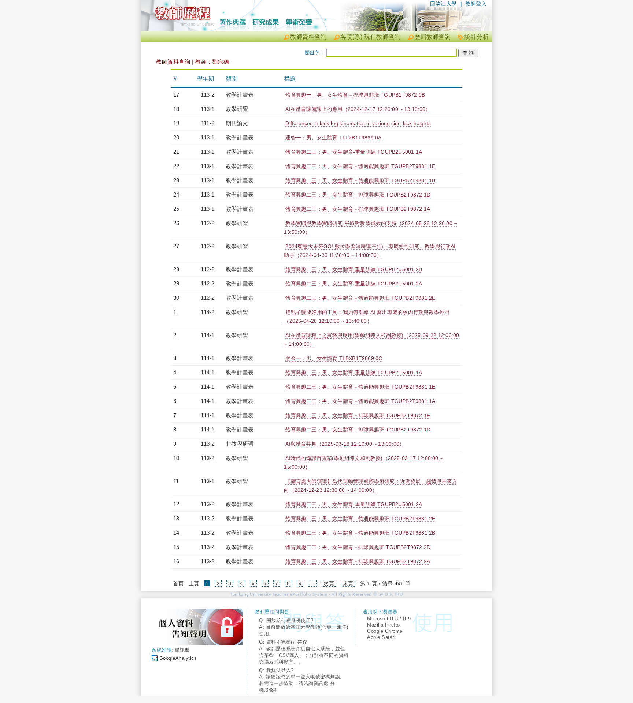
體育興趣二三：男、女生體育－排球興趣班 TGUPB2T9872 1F (357, 415)
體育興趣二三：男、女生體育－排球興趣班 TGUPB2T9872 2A (357, 561)
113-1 (207, 109)
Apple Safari (381, 637)
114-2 (207, 312)
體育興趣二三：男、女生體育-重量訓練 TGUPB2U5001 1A (353, 152)
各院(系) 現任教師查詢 (370, 37)
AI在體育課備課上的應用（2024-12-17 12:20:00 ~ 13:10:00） (357, 109)
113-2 (207, 94)
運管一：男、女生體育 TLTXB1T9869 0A (333, 138)
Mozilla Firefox (384, 625)
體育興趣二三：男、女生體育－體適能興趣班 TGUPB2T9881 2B (360, 533)
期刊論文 (237, 123)
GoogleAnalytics (178, 658)
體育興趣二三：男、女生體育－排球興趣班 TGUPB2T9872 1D (357, 195)
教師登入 (475, 4)
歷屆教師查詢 (432, 37)
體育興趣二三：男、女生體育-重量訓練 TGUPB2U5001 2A (353, 284)
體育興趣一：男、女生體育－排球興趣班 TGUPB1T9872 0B (355, 95)
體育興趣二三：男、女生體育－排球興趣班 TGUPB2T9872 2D (357, 547)
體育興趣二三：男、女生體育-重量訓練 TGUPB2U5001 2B (353, 269)
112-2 (207, 223)
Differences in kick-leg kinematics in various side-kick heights (358, 123)
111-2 (207, 123)
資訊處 (182, 650)
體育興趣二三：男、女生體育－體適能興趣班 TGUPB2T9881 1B (360, 180)
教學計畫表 (239, 94)
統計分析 (476, 37)
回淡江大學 (443, 4)
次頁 (328, 583)
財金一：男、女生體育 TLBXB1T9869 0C (333, 358)
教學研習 (237, 109)
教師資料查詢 (308, 37)
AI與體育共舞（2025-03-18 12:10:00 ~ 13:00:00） (344, 444)
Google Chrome (385, 631)
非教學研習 (239, 444)
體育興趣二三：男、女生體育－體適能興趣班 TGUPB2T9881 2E (360, 298)
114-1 (207, 335)
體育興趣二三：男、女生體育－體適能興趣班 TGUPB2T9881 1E (360, 166)
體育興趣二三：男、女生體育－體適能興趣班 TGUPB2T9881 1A (360, 401)
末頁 (348, 583)
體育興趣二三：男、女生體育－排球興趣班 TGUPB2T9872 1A (357, 209)
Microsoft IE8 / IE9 (389, 618)
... (312, 583)
